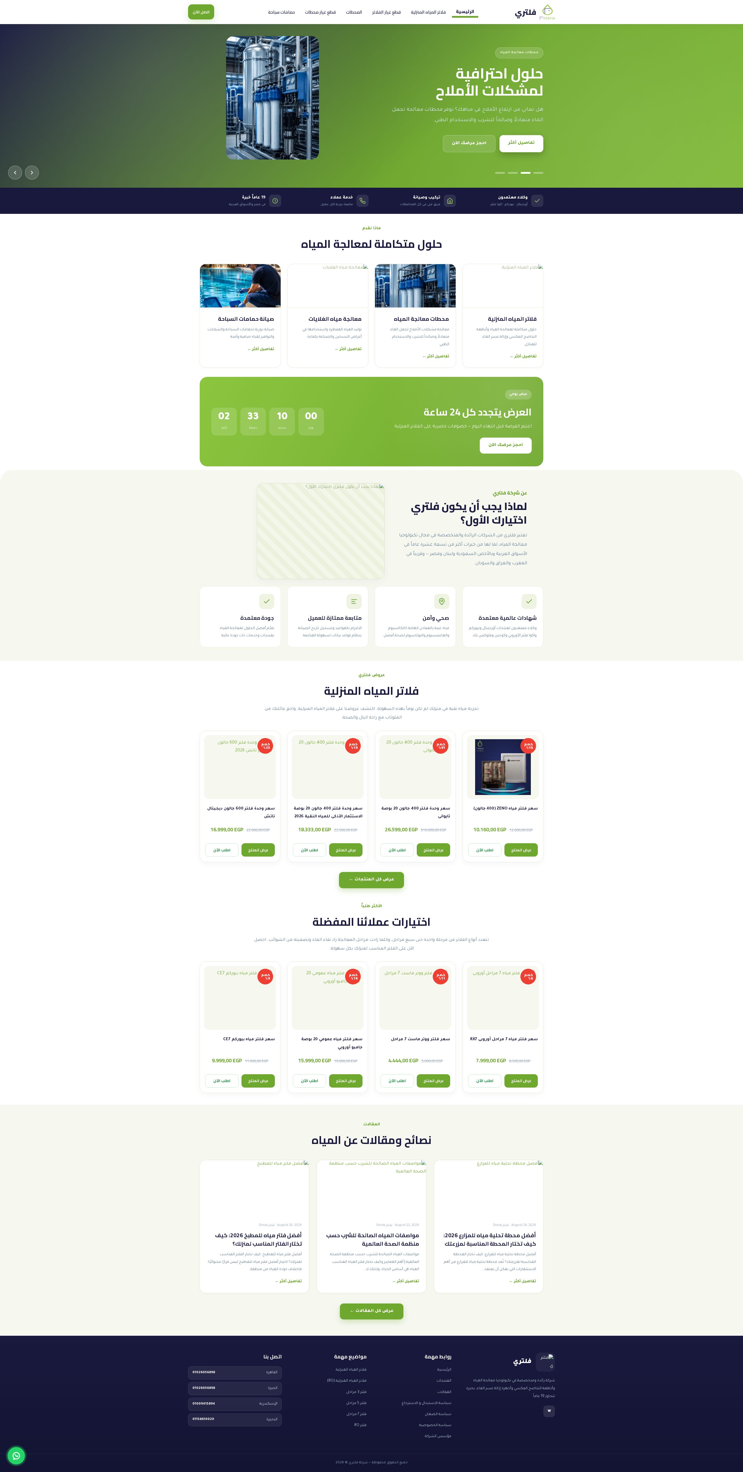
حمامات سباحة (281, 12)
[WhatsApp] (16, 1455)
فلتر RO (360, 1425)
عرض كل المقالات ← (372, 1311)
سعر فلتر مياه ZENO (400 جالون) (505, 809)
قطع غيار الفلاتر (386, 12)
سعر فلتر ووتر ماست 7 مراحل (420, 1039)
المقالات (444, 1392)
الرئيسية (465, 11)
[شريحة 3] (513, 173)
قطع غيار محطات (320, 12)
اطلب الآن (484, 849)
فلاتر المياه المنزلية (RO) (347, 1381)
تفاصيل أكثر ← (523, 357)
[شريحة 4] (500, 173)
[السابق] (32, 173)
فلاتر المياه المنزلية (428, 12)
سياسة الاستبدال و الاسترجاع (426, 1403)
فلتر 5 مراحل (356, 1403)
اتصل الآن (201, 11)
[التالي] (15, 173)
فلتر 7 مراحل (357, 1414)
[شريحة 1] (538, 173)
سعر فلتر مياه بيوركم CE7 (249, 1039)
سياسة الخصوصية (435, 1425)
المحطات (354, 12)
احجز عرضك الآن (469, 143)
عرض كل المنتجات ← (371, 880)
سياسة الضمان (438, 1414)
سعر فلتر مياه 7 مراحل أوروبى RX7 (504, 1039)
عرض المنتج (521, 849)
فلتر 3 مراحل (356, 1392)
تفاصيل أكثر (521, 143)
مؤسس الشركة (438, 1437)
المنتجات (444, 1381)
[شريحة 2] (526, 173)
